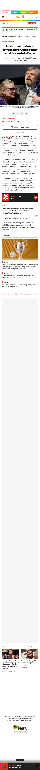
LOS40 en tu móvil (14, 720)
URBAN (32, 12)
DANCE (23, 12)
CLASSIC (14, 12)
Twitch (27, 678)
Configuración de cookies (26, 718)
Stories (31, 678)
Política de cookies (12, 718)
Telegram (26, 113)
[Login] (37, 17)
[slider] (20, 762)
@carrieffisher (24, 211)
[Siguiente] (37, 36)
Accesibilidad (17, 716)
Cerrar (37, 29)
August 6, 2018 (29, 218)
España (4, 24)
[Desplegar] (20, 760)
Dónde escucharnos (26, 720)
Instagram (8, 678)
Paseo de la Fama (25, 294)
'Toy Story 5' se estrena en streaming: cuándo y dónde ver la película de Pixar (20, 285)
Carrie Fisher (14, 294)
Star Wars (35, 294)
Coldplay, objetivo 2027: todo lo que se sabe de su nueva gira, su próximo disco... (18, 276)
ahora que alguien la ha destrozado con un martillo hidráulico (20, 153)
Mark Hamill (5, 294)
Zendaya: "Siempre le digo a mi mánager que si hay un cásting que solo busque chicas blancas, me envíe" (10, 664)
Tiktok (12, 678)
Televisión (10, 41)
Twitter (18, 113)
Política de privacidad (29, 716)
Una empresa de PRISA (20, 727)
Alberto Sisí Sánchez (8, 118)
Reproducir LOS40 (36, 198)
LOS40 (5, 12)
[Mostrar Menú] (3, 17)
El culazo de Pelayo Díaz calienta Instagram (29, 662)
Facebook (13, 113)
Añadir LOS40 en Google (21, 127)
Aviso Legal (8, 716)
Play (37, 766)
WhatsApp (22, 113)
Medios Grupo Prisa (20, 732)
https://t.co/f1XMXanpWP (12, 213)
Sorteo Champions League (27, 36)
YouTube (16, 678)
